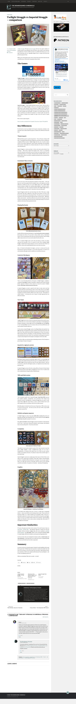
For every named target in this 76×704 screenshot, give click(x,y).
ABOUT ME (40, 1)
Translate (61, 153)
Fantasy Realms (57, 120)
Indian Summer (57, 125)
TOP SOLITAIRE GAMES (15, 1)
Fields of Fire (64, 120)
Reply (20, 636)
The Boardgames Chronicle (23, 5)
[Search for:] (61, 94)
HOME (9, 1)
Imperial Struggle (32, 48)
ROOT (63, 131)
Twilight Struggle (21, 48)
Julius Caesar (64, 125)
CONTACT (45, 1)
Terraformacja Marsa (64, 133)
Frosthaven (56, 122)
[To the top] (67, 692)
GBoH (61, 122)
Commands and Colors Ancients (60, 112)
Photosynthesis (57, 131)
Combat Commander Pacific (59, 110)
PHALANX (60, 130)
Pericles (56, 130)
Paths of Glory (64, 128)
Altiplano (56, 104)
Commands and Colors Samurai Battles (60, 115)
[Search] (68, 1)
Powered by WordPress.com (12, 696)
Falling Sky (59, 119)
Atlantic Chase (63, 104)
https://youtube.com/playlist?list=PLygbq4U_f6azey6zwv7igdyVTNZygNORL (33, 121)
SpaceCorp (56, 133)
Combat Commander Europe (59, 109)
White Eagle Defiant (58, 136)
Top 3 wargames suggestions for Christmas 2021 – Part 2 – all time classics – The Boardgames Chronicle (33, 657)
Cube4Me (62, 22)
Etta (55, 119)
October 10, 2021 (12, 48)
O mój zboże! (56, 128)
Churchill (56, 107)
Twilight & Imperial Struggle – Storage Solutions (21, 575)
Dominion (61, 117)
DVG (65, 117)
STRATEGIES (34, 1)
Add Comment (45, 616)
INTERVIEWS (23, 1)
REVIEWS (29, 1)
